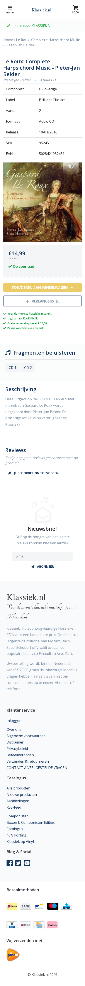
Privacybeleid (17, 748)
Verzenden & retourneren (28, 761)
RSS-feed (14, 807)
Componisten (18, 816)
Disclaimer (15, 742)
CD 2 (28, 367)
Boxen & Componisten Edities (31, 822)
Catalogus (15, 828)
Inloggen (14, 720)
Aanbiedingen (18, 800)
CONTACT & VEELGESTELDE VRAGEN (37, 767)
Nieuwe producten (22, 794)
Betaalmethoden (20, 755)
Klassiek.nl (41, 10)
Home (8, 39)
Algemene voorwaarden (26, 735)
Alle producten (18, 788)
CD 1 (12, 367)
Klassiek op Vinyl (20, 841)
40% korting (16, 835)
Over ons (14, 729)
